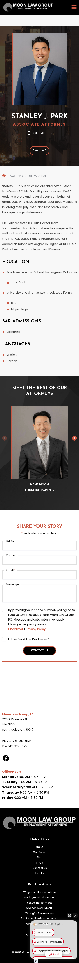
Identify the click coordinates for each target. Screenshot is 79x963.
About (39, 847)
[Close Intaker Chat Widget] (75, 915)
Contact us (39, 868)
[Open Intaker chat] (36, 961)
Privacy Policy (36, 629)
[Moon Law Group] (28, 7)
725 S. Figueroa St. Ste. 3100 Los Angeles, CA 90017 (17, 724)
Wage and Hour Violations (39, 892)
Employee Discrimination (39, 897)
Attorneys (16, 175)
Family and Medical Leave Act (40, 918)
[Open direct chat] (69, 915)
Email (10, 570)
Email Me (39, 150)
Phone (11, 555)
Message (12, 584)
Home (3, 175)
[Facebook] (6, 760)
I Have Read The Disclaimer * (28, 639)
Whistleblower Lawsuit (39, 908)
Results (39, 873)
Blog (39, 857)
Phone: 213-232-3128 (16, 741)
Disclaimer (15, 629)
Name (11, 541)
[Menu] (74, 7)
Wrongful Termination (39, 913)
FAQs (39, 862)
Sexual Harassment (39, 903)
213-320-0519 (42, 133)
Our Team (39, 852)
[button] (74, 438)
